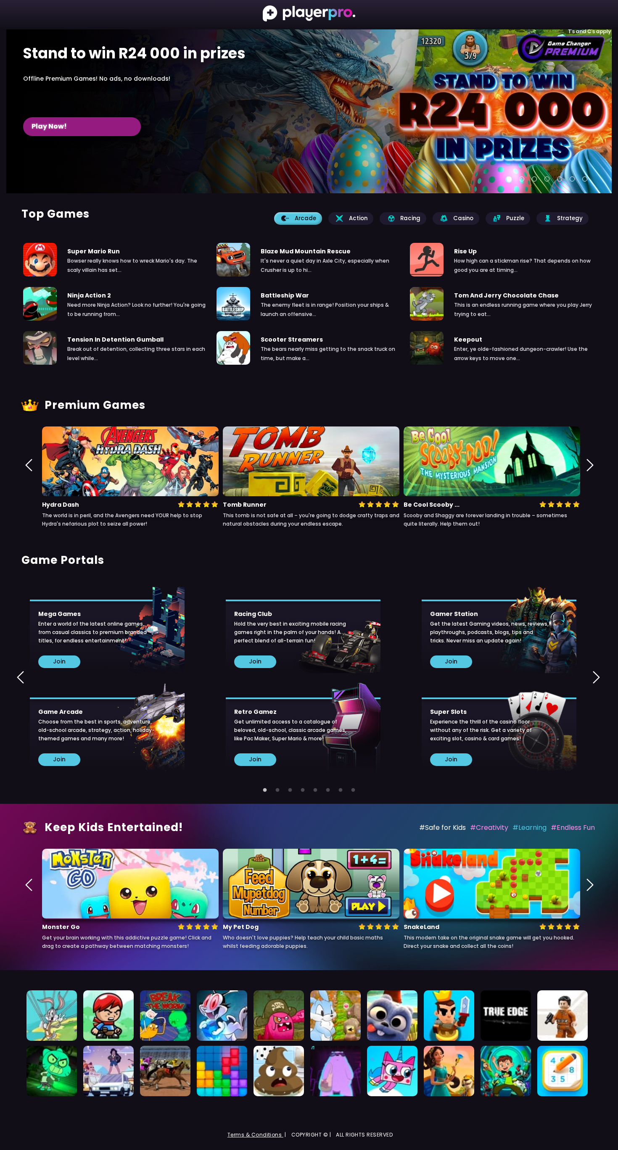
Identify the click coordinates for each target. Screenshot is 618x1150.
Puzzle (515, 218)
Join (59, 661)
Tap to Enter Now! (63, 126)
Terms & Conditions (255, 1134)
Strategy (570, 218)
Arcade (305, 218)
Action (358, 218)
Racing (410, 218)
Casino (463, 218)
